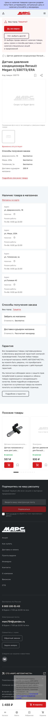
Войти (16, 715)
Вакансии (6, 579)
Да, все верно (13, 29)
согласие (13, 514)
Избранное (29, 715)
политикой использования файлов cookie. (27, 696)
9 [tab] (32, 472)
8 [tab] (30, 472)
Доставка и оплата (10, 549)
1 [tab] (16, 472)
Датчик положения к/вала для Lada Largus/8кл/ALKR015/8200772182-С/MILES (15, 449)
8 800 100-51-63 (11, 606)
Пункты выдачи (9, 555)
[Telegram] (28, 78)
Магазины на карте (10, 200)
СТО (4, 585)
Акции (5, 538)
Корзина (43, 715)
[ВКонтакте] (32, 78)
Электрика (37, 444)
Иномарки (6, 561)
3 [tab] (21, 472)
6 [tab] (27, 472)
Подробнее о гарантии (15, 394)
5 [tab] (25, 472)
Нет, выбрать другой (16, 36)
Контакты (6, 567)
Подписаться (24, 509)
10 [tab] (34, 472)
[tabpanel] (15, 443)
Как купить (7, 544)
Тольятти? (22, 22)
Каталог (5, 715)
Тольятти (17, 309)
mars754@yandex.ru (13, 621)
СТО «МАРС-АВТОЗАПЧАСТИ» (19, 673)
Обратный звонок (12, 638)
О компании (7, 573)
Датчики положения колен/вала (15, 444)
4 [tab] (23, 472)
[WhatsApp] (40, 78)
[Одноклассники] (36, 78)
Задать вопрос (10, 645)
